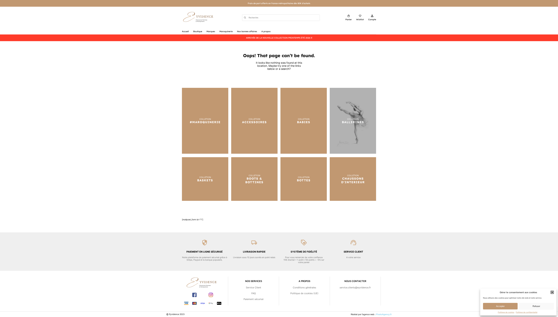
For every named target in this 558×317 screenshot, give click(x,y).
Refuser (536, 306)
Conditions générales (304, 287)
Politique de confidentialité (526, 312)
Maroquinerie (226, 31)
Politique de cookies (506, 312)
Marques (210, 31)
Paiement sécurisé (253, 299)
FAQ (253, 293)
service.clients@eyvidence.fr (355, 287)
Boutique (197, 31)
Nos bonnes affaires (247, 31)
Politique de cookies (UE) (304, 293)
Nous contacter (355, 281)
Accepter (500, 306)
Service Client (253, 287)
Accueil (185, 31)
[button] (552, 292)
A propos (266, 31)
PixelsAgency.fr (384, 314)
